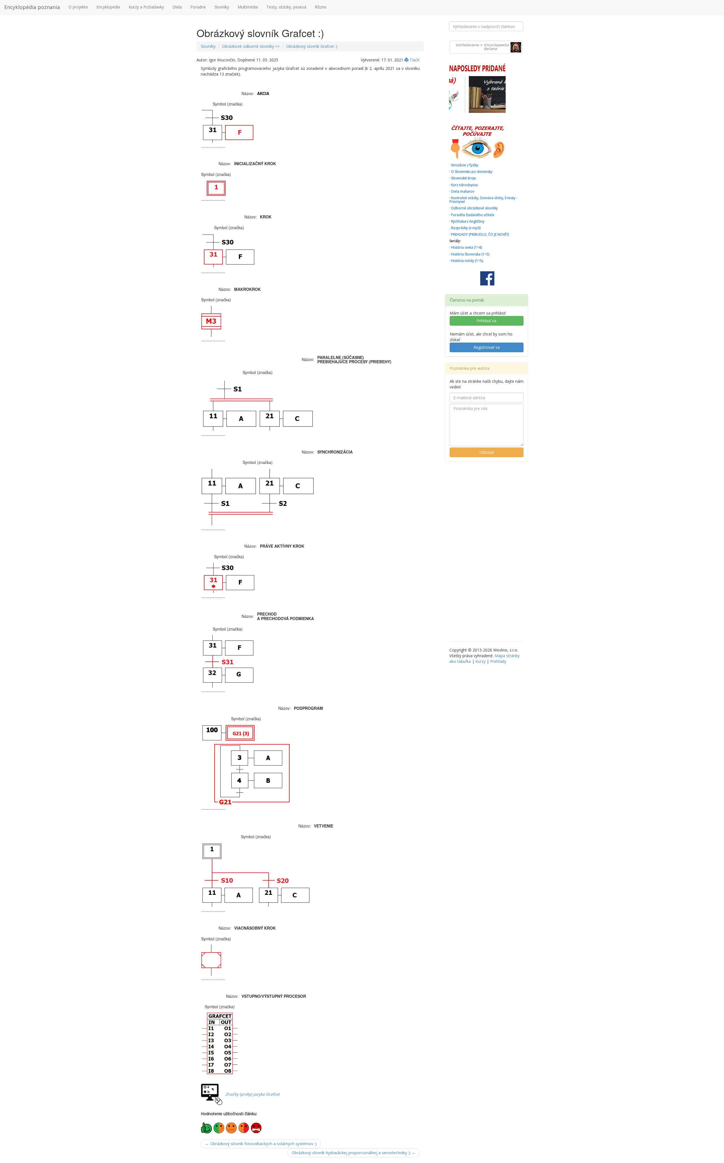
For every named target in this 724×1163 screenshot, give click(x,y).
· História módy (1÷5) (466, 260)
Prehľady (498, 661)
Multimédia (248, 7)
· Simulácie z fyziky (463, 165)
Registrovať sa (486, 347)
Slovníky (221, 7)
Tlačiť (413, 60)
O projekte (78, 7)
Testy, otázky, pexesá (286, 7)
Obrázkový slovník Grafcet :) (311, 46)
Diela (177, 7)
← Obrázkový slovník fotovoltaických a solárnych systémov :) (261, 1143)
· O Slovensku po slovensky (470, 171)
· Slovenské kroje (462, 178)
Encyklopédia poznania (32, 7)
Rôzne (320, 7)
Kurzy (480, 661)
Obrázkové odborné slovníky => (251, 46)
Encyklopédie (108, 7)
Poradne (198, 7)
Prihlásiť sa (486, 320)
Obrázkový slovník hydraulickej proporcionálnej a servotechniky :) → (353, 1152)
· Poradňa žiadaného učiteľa (471, 214)
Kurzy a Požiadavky (146, 7)
